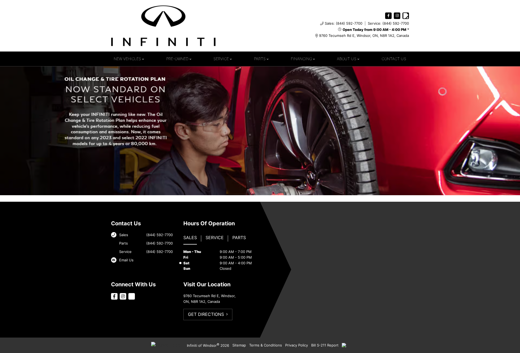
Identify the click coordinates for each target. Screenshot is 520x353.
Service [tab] (215, 237)
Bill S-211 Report (325, 345)
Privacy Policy (296, 345)
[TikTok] (405, 15)
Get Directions (206, 314)
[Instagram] (397, 15)
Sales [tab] (190, 237)
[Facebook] (388, 15)
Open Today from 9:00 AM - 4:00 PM (374, 29)
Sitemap (239, 345)
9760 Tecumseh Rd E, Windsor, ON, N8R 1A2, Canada (364, 35)
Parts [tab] (239, 237)
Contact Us (394, 58)
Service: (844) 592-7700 (388, 23)
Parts (260, 58)
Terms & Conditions (265, 345)
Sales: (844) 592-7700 (343, 23)
